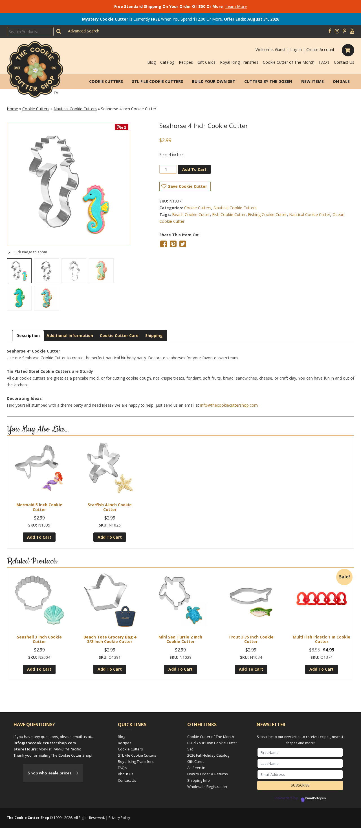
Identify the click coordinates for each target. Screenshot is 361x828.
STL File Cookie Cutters (157, 81)
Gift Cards (206, 62)
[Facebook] (329, 31)
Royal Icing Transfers (239, 62)
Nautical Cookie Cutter (309, 214)
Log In (296, 49)
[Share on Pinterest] (173, 244)
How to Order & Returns (207, 773)
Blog (151, 62)
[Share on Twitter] (182, 244)
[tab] (28, 335)
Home (12, 108)
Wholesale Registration (207, 786)
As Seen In (196, 767)
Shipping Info (198, 780)
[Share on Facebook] (163, 244)
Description (28, 335)
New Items (312, 81)
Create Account (320, 49)
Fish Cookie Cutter (229, 214)
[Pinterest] (344, 31)
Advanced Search (83, 31)
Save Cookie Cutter (187, 186)
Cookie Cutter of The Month (288, 62)
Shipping (154, 335)
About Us (125, 773)
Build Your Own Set (213, 81)
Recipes (186, 62)
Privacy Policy (119, 817)
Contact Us (344, 62)
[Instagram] (337, 31)
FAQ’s (324, 62)
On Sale (341, 81)
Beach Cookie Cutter (191, 214)
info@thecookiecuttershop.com (229, 405)
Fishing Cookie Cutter (267, 214)
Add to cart (194, 169)
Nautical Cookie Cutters (75, 108)
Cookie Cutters (106, 81)
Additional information (70, 335)
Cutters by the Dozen (268, 81)
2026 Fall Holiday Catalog (208, 755)
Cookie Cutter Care (119, 335)
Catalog (167, 62)
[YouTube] (352, 31)
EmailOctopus (315, 798)
